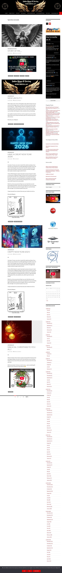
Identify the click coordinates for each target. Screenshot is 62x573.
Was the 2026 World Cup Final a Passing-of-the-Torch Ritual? (52, 158)
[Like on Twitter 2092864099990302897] (52, 52)
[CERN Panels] (53, 257)
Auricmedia (11, 75)
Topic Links (48, 13)
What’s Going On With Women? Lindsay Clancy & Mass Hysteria (52, 167)
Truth (15, 48)
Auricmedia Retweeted (51, 55)
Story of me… (15, 51)
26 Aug (55, 57)
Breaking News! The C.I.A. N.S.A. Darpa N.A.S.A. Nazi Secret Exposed (52, 134)
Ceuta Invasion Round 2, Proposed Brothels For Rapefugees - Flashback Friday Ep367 (52, 171)
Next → (27, 396)
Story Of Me (16, 75)
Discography (23, 13)
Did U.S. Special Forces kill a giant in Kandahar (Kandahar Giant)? (52, 126)
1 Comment (16, 158)
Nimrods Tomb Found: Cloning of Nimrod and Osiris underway (52, 108)
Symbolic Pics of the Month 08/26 (52, 143)
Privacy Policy (11, 13)
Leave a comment (17, 53)
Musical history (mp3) (31, 13)
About (6, 13)
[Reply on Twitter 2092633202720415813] (47, 79)
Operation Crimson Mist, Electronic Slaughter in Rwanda (52, 132)
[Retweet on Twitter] (46, 55)
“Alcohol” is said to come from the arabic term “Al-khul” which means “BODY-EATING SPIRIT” (53, 111)
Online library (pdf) (54, 13)
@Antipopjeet (50, 46)
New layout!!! (15, 98)
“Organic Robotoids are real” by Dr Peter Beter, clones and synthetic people (53, 123)
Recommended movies (40, 13)
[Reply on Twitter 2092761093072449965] (47, 66)
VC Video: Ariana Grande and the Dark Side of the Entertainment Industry (52, 150)
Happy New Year (17, 316)
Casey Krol (48, 85)
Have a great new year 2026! (19, 155)
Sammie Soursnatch (50, 72)
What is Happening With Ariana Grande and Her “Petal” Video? (52, 154)
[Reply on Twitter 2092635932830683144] (47, 95)
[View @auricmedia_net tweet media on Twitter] (57, 49)
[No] (60, 569)
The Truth (22, 75)
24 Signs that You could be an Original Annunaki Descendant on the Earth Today (53, 114)
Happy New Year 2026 (18, 221)
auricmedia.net (11, 48)
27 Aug (52, 43)
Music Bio (17, 13)
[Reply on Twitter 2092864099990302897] (47, 52)
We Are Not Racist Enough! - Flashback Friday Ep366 (51, 179)
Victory (27, 75)
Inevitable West (49, 57)
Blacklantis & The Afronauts (51, 176)
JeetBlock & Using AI (50, 174)
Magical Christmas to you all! (21, 348)
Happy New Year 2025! (19, 252)
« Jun (47, 300)
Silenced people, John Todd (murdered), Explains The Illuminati (52, 120)
